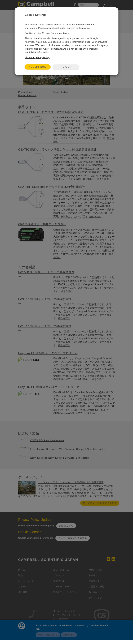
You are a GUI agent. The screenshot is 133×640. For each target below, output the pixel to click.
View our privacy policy (37, 57)
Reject (66, 67)
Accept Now (37, 67)
